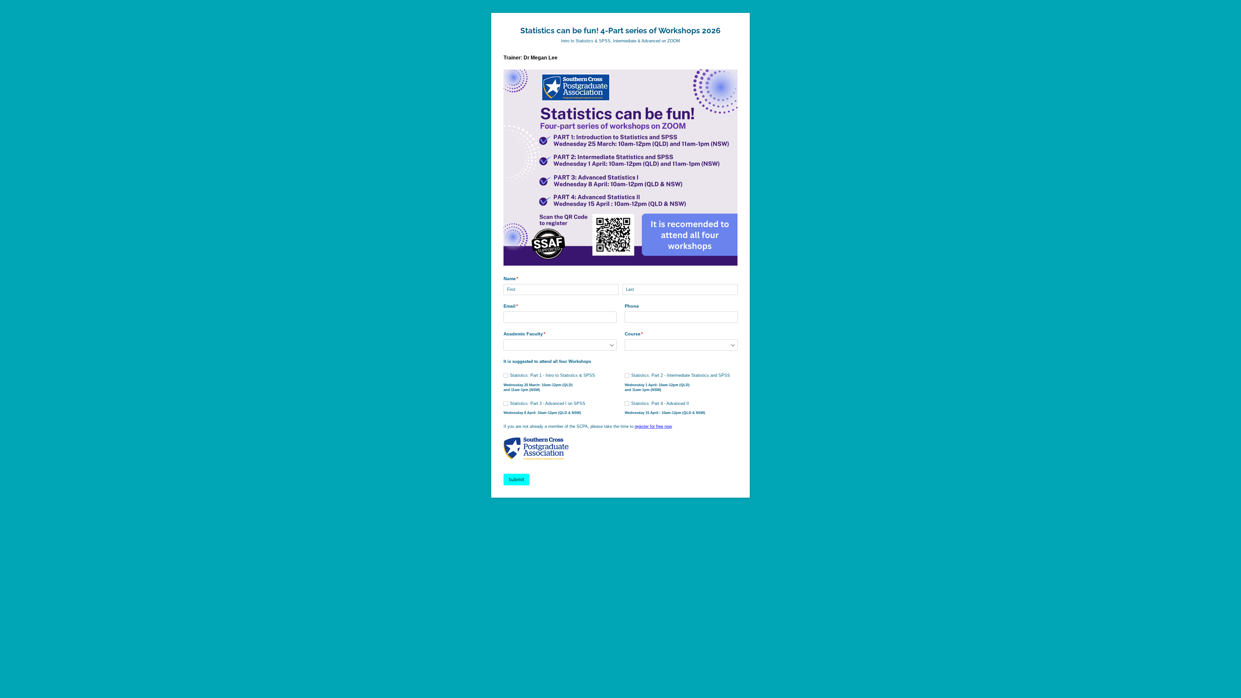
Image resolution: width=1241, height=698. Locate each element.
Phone (632, 306)
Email (520, 306)
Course (643, 333)
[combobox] (560, 345)
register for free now (653, 426)
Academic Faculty (534, 333)
